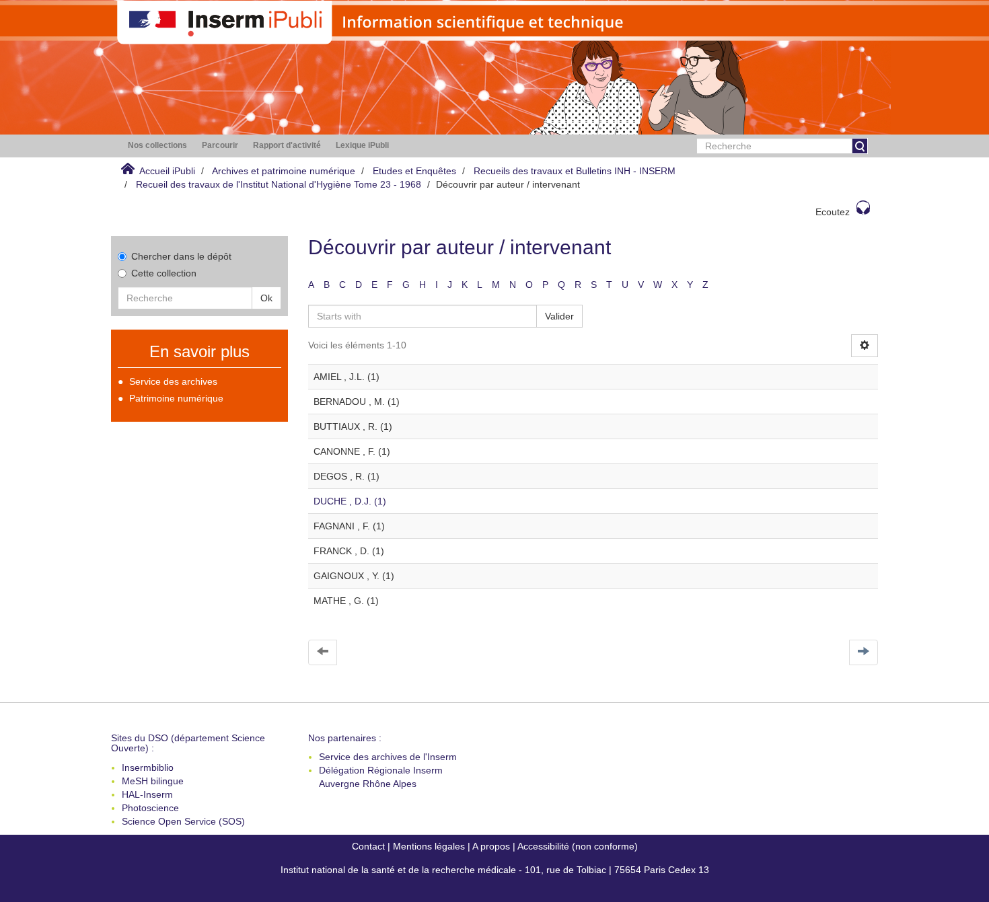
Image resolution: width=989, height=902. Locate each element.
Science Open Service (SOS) (183, 821)
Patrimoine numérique (176, 398)
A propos (491, 846)
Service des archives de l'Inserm (388, 756)
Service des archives (173, 381)
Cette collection (163, 273)
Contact (368, 846)
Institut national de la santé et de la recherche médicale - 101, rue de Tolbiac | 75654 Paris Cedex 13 (495, 869)
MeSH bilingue (153, 781)
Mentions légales (429, 846)
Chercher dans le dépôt (181, 256)
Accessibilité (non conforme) (577, 846)
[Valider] (860, 146)
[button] (157, 146)
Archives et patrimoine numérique (283, 170)
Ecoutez (832, 211)
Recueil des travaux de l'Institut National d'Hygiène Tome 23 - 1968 (278, 184)
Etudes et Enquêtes (414, 170)
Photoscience (150, 807)
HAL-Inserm (147, 794)
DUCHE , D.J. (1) (350, 501)
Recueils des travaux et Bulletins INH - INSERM (574, 170)
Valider (559, 316)
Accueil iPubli (167, 170)
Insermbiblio (148, 767)
